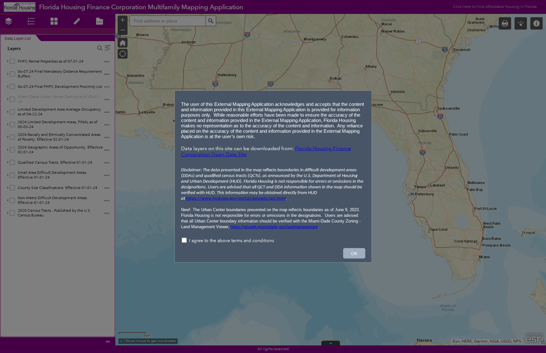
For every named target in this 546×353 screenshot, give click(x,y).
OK (354, 253)
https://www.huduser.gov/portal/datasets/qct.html (236, 198)
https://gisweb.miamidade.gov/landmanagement (274, 226)
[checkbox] (273, 241)
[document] (273, 164)
